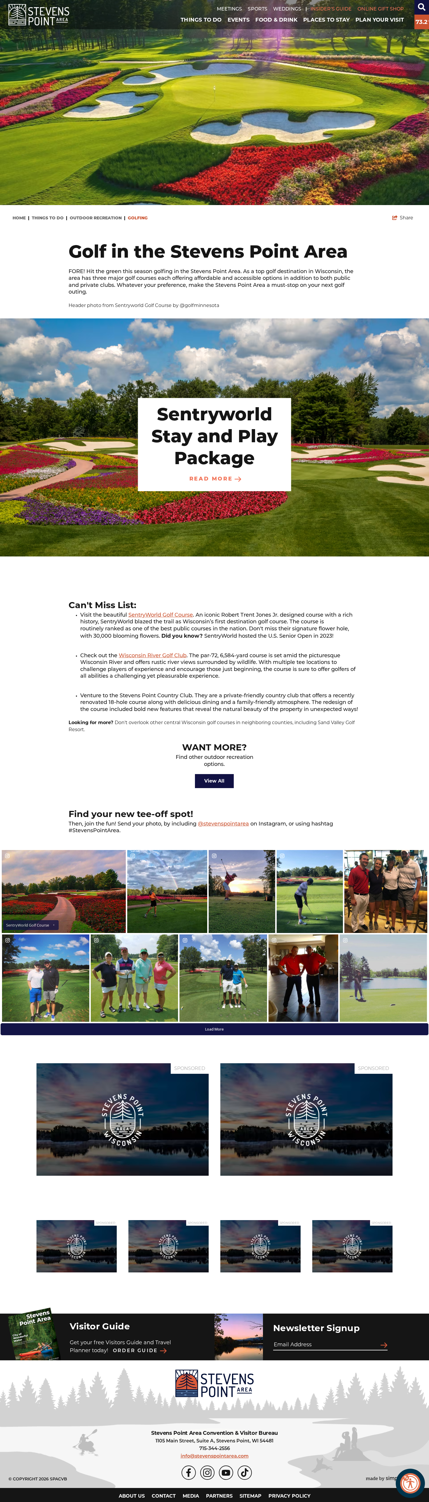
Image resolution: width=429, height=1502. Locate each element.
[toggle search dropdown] (421, 7)
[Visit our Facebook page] (189, 1472)
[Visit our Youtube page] (226, 1472)
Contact (164, 1496)
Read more (211, 479)
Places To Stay (326, 20)
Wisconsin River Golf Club (152, 656)
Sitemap (250, 1496)
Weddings (287, 9)
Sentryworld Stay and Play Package (214, 437)
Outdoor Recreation (97, 218)
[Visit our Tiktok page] (245, 1472)
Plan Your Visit (379, 20)
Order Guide (136, 1351)
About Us (132, 1496)
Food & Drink (276, 20)
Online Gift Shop (381, 9)
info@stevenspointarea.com (215, 1456)
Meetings (229, 9)
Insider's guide (331, 9)
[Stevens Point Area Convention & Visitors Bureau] (38, 14)
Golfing (138, 218)
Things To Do (201, 20)
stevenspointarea (226, 824)
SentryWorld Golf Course (160, 615)
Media (191, 1496)
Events (239, 20)
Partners (219, 1496)
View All (214, 781)
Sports (257, 9)
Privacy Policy (289, 1496)
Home (21, 218)
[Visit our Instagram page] (207, 1472)
